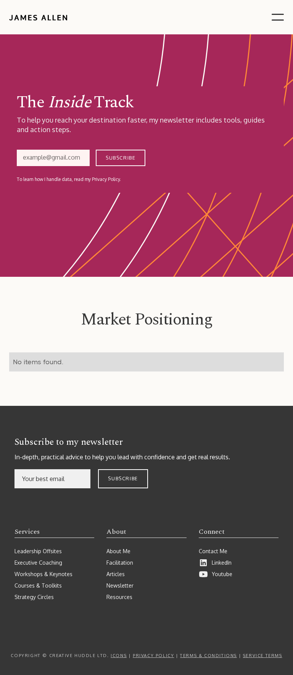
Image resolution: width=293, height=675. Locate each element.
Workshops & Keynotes (43, 574)
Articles (115, 574)
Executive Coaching (38, 562)
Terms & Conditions (208, 655)
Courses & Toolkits (38, 585)
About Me (118, 551)
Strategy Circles (34, 597)
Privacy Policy (153, 655)
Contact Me (213, 551)
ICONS (119, 655)
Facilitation (119, 562)
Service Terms (262, 655)
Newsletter (120, 585)
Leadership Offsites (38, 551)
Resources (119, 597)
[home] (38, 17)
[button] (278, 17)
